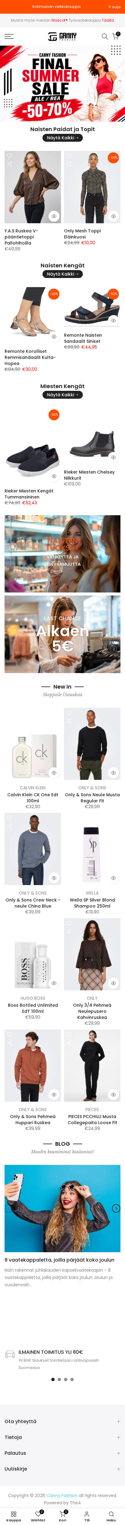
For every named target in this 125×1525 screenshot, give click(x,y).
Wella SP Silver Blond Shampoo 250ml (92, 903)
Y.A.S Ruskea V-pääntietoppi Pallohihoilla (21, 237)
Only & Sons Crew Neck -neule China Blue (32, 903)
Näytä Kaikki (60, 138)
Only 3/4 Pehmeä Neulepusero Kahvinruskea (92, 1011)
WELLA (92, 893)
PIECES (92, 1109)
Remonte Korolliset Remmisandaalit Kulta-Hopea (30, 357)
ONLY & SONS (92, 788)
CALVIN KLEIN (33, 788)
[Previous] (9, 1208)
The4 (75, 1503)
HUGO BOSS (33, 998)
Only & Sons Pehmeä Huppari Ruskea (33, 1119)
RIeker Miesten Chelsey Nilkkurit (89, 475)
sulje (115, 7)
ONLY (92, 998)
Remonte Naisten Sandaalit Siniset (83, 338)
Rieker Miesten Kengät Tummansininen (29, 494)
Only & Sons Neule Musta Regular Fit (92, 798)
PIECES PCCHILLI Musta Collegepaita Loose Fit (92, 1119)
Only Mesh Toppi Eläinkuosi (82, 234)
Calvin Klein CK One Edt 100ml (32, 798)
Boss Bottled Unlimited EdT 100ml (33, 1008)
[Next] (116, 1208)
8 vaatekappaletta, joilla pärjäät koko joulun (59, 1259)
